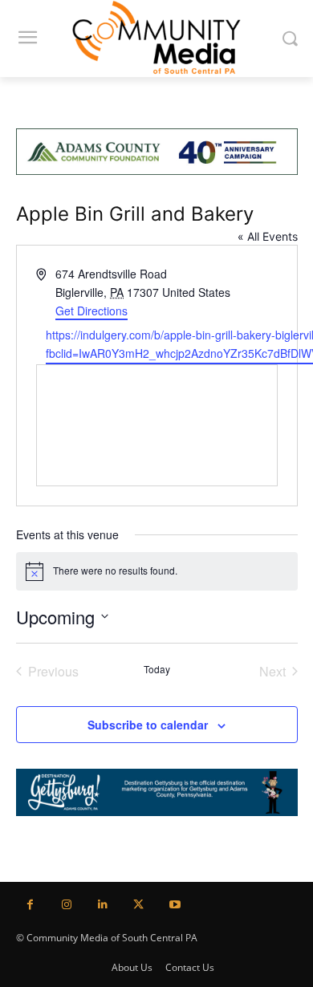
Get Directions (91, 311)
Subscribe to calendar (147, 725)
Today (157, 669)
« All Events (268, 236)
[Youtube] (175, 905)
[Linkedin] (102, 905)
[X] (138, 905)
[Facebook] (30, 905)
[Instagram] (66, 905)
